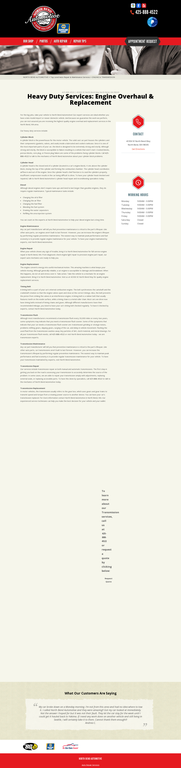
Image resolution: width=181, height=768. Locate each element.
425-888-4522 (146, 12)
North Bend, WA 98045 (109, 92)
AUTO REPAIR (60, 41)
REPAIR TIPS (80, 41)
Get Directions (138, 149)
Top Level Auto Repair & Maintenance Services (70, 77)
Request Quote (108, 580)
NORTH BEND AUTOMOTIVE (35, 77)
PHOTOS (44, 41)
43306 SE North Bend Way (87, 92)
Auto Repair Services (90, 765)
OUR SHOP (28, 41)
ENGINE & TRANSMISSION (103, 77)
